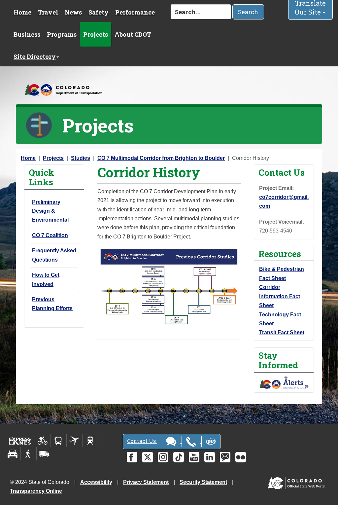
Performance (135, 12)
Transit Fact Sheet (281, 332)
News (73, 12)
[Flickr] (241, 457)
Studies (80, 158)
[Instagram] (163, 457)
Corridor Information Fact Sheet (279, 296)
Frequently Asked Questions (54, 255)
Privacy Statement (146, 482)
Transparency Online (36, 491)
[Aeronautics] (74, 440)
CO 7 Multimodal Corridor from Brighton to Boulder (161, 158)
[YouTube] (194, 457)
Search (248, 12)
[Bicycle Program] (43, 440)
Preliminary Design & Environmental (50, 211)
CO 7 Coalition (50, 235)
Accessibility (96, 482)
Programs (62, 34)
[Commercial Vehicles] (44, 453)
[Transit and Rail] (59, 440)
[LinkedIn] (210, 457)
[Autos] (13, 453)
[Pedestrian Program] (28, 453)
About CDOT (133, 34)
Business (27, 34)
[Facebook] (132, 457)
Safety (98, 12)
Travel (48, 12)
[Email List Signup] (225, 457)
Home (22, 12)
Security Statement (203, 482)
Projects (95, 34)
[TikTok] (178, 457)
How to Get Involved (45, 279)
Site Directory (35, 56)
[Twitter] (147, 457)
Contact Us (142, 440)
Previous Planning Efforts (52, 304)
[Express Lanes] (20, 440)
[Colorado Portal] (298, 481)
